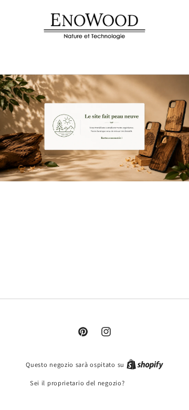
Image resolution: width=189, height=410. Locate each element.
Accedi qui (143, 382)
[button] (94, 54)
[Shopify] (145, 364)
